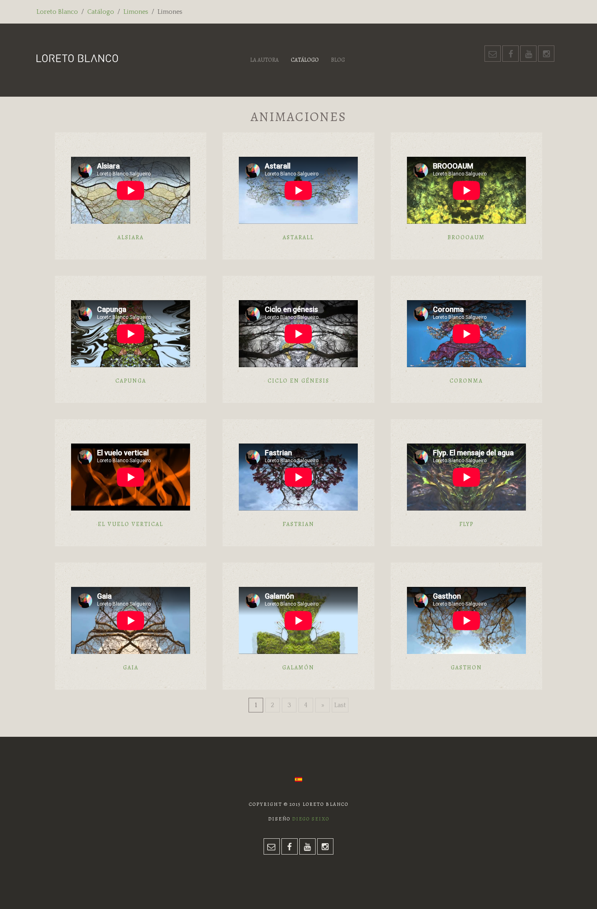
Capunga (130, 381)
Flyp (466, 524)
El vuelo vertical (130, 524)
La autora (264, 60)
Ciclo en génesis (298, 381)
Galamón (298, 667)
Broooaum (466, 237)
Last (340, 705)
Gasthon (466, 667)
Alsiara (130, 237)
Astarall (298, 237)
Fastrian (298, 524)
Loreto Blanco (57, 11)
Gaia (130, 667)
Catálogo (100, 11)
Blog (338, 60)
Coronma (466, 381)
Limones (135, 11)
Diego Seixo (310, 819)
